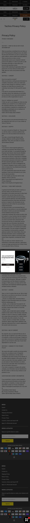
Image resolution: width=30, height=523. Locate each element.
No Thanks (7, 267)
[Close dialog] (28, 251)
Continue (8, 264)
